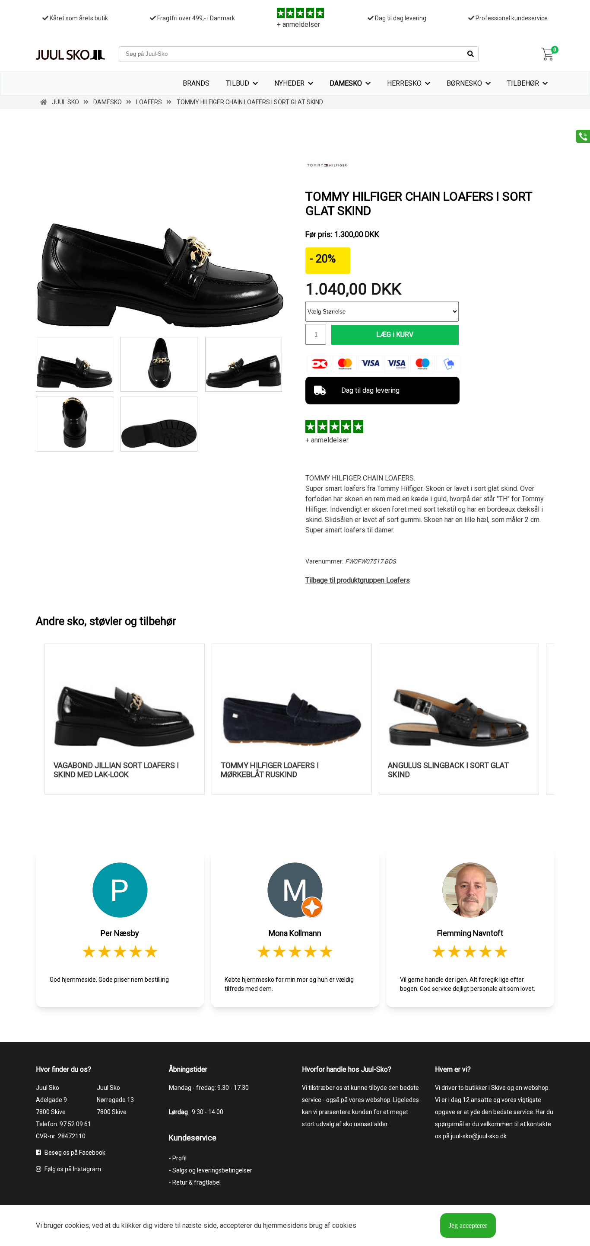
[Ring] (580, 135)
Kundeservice (192, 1137)
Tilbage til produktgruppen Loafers (357, 580)
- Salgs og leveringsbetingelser (210, 1170)
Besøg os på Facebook (74, 1152)
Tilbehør (523, 83)
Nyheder (289, 83)
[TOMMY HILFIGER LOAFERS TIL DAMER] (74, 424)
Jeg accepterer (468, 1225)
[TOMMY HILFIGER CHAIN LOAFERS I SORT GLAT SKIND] (160, 326)
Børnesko (464, 83)
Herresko (404, 83)
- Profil (178, 1158)
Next (560, 723)
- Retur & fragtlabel (195, 1182)
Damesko (346, 83)
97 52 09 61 (75, 1124)
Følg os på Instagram (72, 1169)
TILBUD (237, 83)
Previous (29, 723)
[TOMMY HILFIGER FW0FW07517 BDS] (243, 364)
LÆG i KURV (394, 334)
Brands (196, 83)
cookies (77, 1225)
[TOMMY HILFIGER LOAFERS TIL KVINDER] (159, 424)
